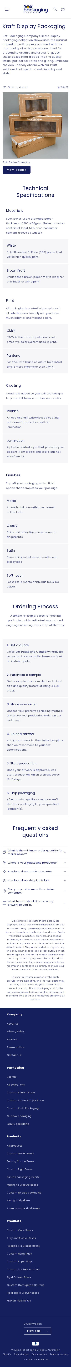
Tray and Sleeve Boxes (21, 1238)
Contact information (37, 1359)
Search (11, 1077)
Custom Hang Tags (19, 1253)
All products (14, 1145)
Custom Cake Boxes (20, 1230)
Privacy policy (39, 1354)
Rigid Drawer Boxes (19, 1277)
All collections (16, 1084)
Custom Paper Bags (19, 1261)
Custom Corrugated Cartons (25, 1285)
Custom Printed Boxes (21, 1092)
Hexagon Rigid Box (18, 1200)
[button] (7, 9)
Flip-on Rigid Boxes (19, 1300)
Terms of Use (15, 1047)
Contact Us (14, 1055)
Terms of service (59, 1354)
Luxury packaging (18, 1124)
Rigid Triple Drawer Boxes (23, 1293)
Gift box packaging (19, 1116)
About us (12, 1023)
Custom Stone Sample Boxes (25, 1100)
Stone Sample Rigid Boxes (23, 1208)
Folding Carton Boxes (20, 1161)
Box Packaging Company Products (39, 652)
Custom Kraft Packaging (23, 1108)
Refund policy (21, 1354)
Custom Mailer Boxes (20, 1153)
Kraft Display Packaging (16, 162)
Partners (12, 1039)
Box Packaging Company (33, 1349)
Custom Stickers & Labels (23, 1269)
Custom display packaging (24, 1192)
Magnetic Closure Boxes (22, 1185)
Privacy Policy (15, 1031)
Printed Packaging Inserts (23, 1177)
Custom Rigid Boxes (19, 1169)
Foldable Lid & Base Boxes (23, 1246)
